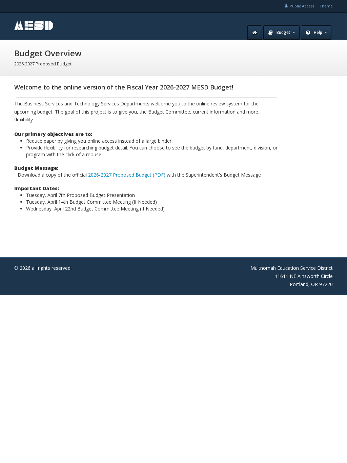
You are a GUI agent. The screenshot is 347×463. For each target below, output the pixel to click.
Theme (326, 5)
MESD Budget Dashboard (61, 26)
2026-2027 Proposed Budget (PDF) (126, 175)
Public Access (301, 5)
